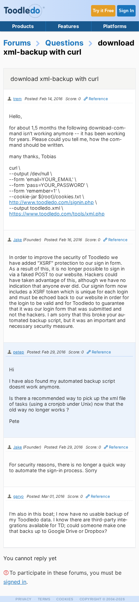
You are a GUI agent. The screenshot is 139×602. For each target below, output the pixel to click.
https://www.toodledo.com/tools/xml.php (57, 214)
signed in (14, 581)
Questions (64, 42)
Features (68, 26)
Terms (44, 599)
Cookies (65, 599)
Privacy (24, 599)
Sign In (126, 10)
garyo (18, 496)
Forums (17, 42)
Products (23, 26)
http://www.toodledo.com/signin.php (51, 202)
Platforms (115, 26)
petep (18, 352)
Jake (17, 239)
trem (17, 98)
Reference (98, 98)
